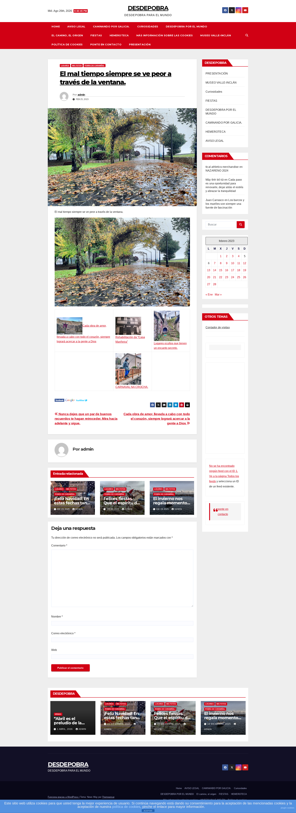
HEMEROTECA (119, 35)
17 (232, 270)
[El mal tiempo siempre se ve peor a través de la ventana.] (59, 400)
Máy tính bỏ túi (215, 179)
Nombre (57, 616)
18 (238, 270)
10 (232, 263)
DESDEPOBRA (148, 8)
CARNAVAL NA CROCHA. (131, 387)
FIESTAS (96, 35)
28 (214, 284)
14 (214, 270)
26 (244, 277)
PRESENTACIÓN (140, 44)
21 (214, 277)
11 (238, 263)
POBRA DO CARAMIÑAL (94, 65)
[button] (246, 35)
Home (56, 26)
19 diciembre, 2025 (219, 724)
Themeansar (108, 797)
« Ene (209, 294)
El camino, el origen (67, 35)
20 (208, 277)
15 (220, 270)
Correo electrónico (63, 633)
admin (81, 94)
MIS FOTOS (77, 65)
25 (238, 277)
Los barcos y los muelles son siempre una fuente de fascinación (225, 204)
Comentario (59, 545)
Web (54, 649)
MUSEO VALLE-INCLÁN (215, 35)
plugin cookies (287, 808)
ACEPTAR (148, 811)
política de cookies (126, 807)
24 (232, 277)
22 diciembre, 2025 (169, 724)
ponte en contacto (106, 44)
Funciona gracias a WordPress (63, 797)
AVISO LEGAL (76, 26)
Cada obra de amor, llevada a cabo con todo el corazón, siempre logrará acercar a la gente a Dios (157, 418)
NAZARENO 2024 (217, 170)
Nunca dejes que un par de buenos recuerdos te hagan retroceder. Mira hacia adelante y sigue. (86, 418)
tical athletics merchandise (222, 166)
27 (208, 284)
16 (226, 270)
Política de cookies (67, 44)
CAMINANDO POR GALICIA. (111, 26)
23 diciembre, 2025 (119, 724)
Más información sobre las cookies (164, 35)
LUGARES (65, 65)
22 (220, 277)
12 (244, 263)
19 (244, 270)
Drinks (58, 714)
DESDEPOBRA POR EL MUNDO (186, 26)
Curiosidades (147, 26)
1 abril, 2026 (65, 729)
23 (226, 277)
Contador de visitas (218, 327)
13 (208, 270)
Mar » (218, 294)
